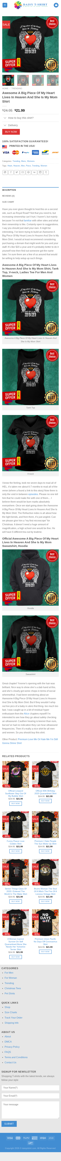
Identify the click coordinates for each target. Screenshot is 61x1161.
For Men (9, 972)
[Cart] (56, 5)
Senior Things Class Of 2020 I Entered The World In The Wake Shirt (15, 891)
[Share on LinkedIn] (40, 172)
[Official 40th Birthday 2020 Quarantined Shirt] (45, 774)
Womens (31, 161)
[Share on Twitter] (16, 172)
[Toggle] (5, 118)
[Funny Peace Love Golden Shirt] (15, 824)
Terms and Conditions (16, 1057)
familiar (28, 220)
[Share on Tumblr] (46, 172)
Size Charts (11, 1012)
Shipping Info (12, 1023)
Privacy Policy (12, 1047)
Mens (23, 161)
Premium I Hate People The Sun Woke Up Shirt (45, 842)
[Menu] (5, 5)
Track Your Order (13, 1017)
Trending (16, 88)
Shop (7, 1007)
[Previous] (7, 44)
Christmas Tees (13, 988)
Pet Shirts (10, 993)
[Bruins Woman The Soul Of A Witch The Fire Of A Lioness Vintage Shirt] (45, 872)
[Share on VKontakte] (34, 172)
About (8, 1036)
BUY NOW (11, 132)
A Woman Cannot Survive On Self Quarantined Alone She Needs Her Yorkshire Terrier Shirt (16, 944)
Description (9, 190)
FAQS (8, 1052)
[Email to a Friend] (22, 172)
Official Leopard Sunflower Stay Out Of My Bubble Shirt (15, 793)
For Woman (11, 978)
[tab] (30, 190)
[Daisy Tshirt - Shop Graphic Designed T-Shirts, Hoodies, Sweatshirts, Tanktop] (30, 5)
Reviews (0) (8, 196)
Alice (26, 713)
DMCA (8, 1041)
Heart (10, 166)
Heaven (16, 166)
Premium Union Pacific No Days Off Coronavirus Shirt (45, 941)
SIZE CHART (8, 202)
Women (44, 166)
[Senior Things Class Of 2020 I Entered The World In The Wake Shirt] (15, 872)
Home (5, 88)
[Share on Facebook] (11, 172)
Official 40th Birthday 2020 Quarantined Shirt (45, 792)
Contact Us (10, 1062)
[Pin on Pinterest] (28, 172)
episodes (33, 494)
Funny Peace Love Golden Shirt (15, 842)
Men (23, 166)
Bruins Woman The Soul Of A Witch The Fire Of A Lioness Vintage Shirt (45, 891)
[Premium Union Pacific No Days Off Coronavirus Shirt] (45, 922)
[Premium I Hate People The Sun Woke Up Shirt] (45, 824)
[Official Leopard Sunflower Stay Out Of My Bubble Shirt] (15, 774)
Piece (28, 166)
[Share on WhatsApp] (5, 172)
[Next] (54, 44)
